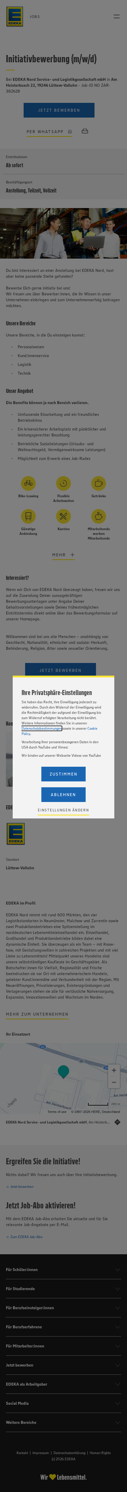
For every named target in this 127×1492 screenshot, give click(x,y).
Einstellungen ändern (63, 810)
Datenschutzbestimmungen (42, 728)
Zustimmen (63, 774)
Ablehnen (63, 794)
